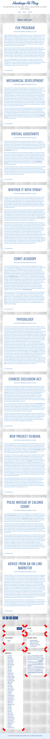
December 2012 (10, 717)
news (36, 667)
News (8, 641)
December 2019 (10, 689)
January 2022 (10, 663)
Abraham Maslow (8, 150)
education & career (31, 659)
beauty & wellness (40, 655)
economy (39, 658)
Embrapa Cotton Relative (35, 644)
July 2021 (9, 667)
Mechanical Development (25, 80)
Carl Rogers (29, 460)
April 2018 (9, 693)
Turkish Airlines (33, 646)
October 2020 (10, 679)
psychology (38, 668)
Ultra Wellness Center (13, 276)
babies (31, 655)
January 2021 (10, 674)
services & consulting (34, 669)
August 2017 (10, 701)
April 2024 (9, 657)
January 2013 (10, 716)
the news (36, 671)
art (27, 655)
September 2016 (10, 704)
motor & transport (32, 667)
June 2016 (9, 707)
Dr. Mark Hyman (11, 515)
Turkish (30, 12)
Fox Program (25, 27)
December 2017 (10, 695)
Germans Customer (34, 643)
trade (42, 671)
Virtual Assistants (25, 133)
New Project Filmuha (25, 436)
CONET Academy (25, 258)
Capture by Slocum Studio (36, 735)
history (28, 662)
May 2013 (9, 710)
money (28, 667)
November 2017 (10, 696)
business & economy (33, 656)
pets (30, 668)
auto (29, 655)
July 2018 (9, 692)
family (36, 659)
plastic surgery (34, 668)
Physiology (25, 319)
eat (36, 658)
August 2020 (10, 682)
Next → (15, 617)
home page (33, 662)
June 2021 (9, 668)
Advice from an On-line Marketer (25, 565)
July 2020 (9, 683)
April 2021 (9, 671)
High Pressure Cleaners (35, 641)
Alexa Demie (25, 518)
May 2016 (9, 708)
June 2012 (9, 726)
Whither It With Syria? (25, 189)
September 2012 (10, 721)
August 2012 (10, 723)
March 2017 (10, 702)
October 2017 (10, 698)
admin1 (22, 31)
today (40, 671)
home (30, 662)
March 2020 (10, 686)
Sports (40, 669)
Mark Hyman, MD (41, 217)
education (42, 658)
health (40, 661)
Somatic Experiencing (27, 289)
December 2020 (10, 676)
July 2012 (9, 724)
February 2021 (10, 673)
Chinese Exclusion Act (25, 378)
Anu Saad (40, 403)
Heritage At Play (19, 735)
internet (37, 662)
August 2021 (10, 666)
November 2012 (10, 718)
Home (19, 12)
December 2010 (10, 727)
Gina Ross (36, 351)
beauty (34, 655)
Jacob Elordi (37, 449)
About (24, 12)
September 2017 (10, 699)
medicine (34, 664)
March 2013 (10, 713)
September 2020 (10, 680)
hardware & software (34, 661)
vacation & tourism (37, 672)
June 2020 (9, 685)
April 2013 (9, 711)
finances (39, 659)
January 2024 (10, 661)
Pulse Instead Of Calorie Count (25, 504)
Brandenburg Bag (33, 640)
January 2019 (10, 691)
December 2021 (10, 664)
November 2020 (10, 677)
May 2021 (9, 670)
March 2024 (10, 658)
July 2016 (9, 705)
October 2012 (10, 720)
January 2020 (10, 688)
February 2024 (10, 660)
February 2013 (10, 714)
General (9, 640)
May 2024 (9, 655)
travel (29, 672)
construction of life (33, 658)
